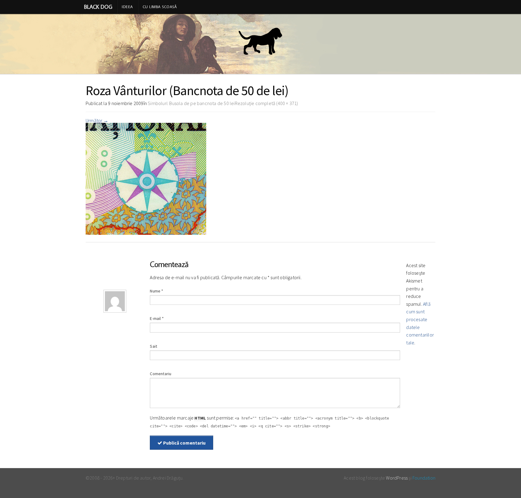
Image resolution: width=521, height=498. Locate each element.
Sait (153, 346)
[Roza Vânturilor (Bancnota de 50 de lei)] (146, 178)
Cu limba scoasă (160, 6)
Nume (156, 291)
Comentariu (160, 373)
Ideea (127, 6)
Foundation (423, 478)
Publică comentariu (184, 443)
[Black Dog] (260, 44)
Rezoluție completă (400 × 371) (266, 103)
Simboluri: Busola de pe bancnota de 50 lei (191, 103)
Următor (97, 120)
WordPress (397, 478)
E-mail (157, 318)
